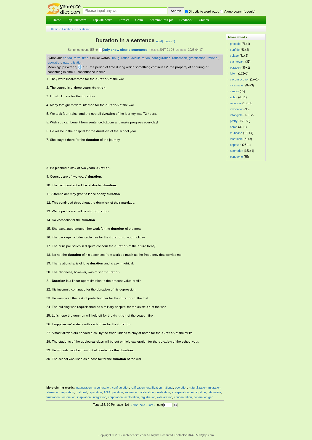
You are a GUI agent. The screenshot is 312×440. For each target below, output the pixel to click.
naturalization (72, 62)
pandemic (236, 156)
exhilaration (164, 397)
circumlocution (239, 79)
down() (170, 41)
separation (131, 392)
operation (54, 62)
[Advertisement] (129, 154)
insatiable (236, 139)
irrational (81, 392)
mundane (236, 133)
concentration (183, 397)
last (151, 405)
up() (159, 41)
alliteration (147, 392)
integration (99, 397)
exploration (131, 397)
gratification (197, 58)
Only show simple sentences (125, 49)
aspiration (67, 392)
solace (234, 55)
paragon (235, 67)
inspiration (84, 397)
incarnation (237, 85)
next (143, 405)
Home (54, 29)
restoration (68, 397)
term (77, 58)
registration (148, 397)
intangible (236, 115)
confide (235, 49)
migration (214, 387)
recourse (235, 103)
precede (235, 43)
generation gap (203, 397)
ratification (179, 58)
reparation (95, 392)
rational (212, 58)
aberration (52, 392)
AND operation (113, 392)
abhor (233, 97)
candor (234, 91)
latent (233, 73)
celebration (163, 392)
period (67, 58)
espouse (235, 145)
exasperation (180, 392)
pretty (234, 121)
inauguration (120, 58)
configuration (161, 58)
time (85, 58)
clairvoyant (237, 61)
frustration (53, 397)
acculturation (140, 58)
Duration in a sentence (76, 29)
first (134, 405)
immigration (198, 392)
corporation (115, 397)
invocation (236, 109)
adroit (233, 127)
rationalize (214, 392)
